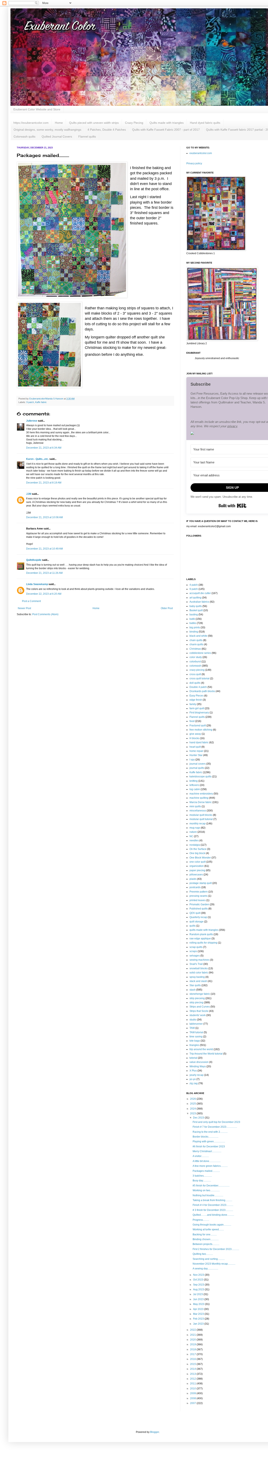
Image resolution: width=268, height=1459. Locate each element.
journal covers (197, 763)
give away (195, 733)
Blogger (154, 1432)
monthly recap (197, 823)
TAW (192, 1028)
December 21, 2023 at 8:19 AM (43, 482)
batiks (192, 623)
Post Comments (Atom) (45, 614)
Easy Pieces (196, 695)
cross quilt (195, 674)
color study (195, 657)
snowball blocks (198, 968)
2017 (193, 1354)
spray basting (197, 977)
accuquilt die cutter (200, 593)
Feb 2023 (199, 1318)
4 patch (193, 584)
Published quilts (198, 908)
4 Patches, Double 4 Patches (107, 129)
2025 (193, 1103)
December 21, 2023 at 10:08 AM (44, 517)
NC (191, 836)
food (192, 721)
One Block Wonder (200, 857)
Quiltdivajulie (33, 560)
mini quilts (195, 806)
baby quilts (195, 606)
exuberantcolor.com (200, 153)
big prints (194, 627)
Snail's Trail (196, 964)
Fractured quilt (197, 725)
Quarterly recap (198, 917)
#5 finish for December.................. (211, 1185)
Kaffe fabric (41, 402)
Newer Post (24, 608)
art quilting (195, 597)
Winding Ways (197, 1066)
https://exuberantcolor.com (31, 122)
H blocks (194, 738)
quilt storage (196, 921)
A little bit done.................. (206, 1161)
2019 (193, 1344)
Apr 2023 (198, 1309)
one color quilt (197, 861)
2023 (193, 1113)
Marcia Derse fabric (200, 802)
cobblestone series (200, 653)
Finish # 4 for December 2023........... (213, 1205)
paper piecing (197, 870)
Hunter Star (195, 755)
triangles (194, 1045)
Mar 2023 (199, 1313)
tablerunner (196, 1023)
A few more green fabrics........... (210, 1165)
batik (192, 618)
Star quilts (195, 985)
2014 (193, 1368)
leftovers (194, 785)
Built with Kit (232, 505)
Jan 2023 (198, 1323)
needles (194, 840)
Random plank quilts (201, 934)
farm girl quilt (196, 708)
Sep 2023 (199, 1284)
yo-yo (192, 1079)
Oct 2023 (198, 1279)
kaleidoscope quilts (200, 776)
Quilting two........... (203, 1253)
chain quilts (195, 640)
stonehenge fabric (199, 993)
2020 (193, 1339)
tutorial (193, 1057)
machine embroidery (201, 793)
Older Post (167, 608)
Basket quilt (196, 610)
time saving (195, 1036)
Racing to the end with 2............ (210, 1131)
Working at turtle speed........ (208, 1229)
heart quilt (195, 746)
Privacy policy (194, 163)
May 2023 (199, 1304)
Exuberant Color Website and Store (36, 109)
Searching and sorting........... (209, 1258)
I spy (192, 759)
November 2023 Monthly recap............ (214, 1263)
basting (193, 614)
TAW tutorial (196, 1032)
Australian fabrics (199, 601)
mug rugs (194, 827)
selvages (194, 955)
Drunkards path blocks (202, 691)
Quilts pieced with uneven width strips (94, 122)
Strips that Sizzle (198, 1011)
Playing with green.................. (209, 1141)
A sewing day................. (205, 1268)
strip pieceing (197, 998)
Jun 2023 (198, 1299)
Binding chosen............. (206, 1239)
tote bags (194, 1040)
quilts (192, 925)
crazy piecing (197, 669)
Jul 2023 (198, 1294)
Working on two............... (206, 1190)
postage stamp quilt (200, 883)
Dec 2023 (199, 1117)
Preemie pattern (198, 891)
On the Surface (197, 849)
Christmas (195, 648)
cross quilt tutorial (199, 678)
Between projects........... (206, 1244)
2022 (193, 1329)
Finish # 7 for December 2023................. (215, 1126)
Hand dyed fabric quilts (205, 122)
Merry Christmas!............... (207, 1151)
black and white (198, 635)
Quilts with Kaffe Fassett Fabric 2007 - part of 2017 (166, 129)
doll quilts (194, 682)
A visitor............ (201, 1156)
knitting (193, 780)
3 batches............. (202, 1175)
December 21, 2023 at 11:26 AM (44, 572)
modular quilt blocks (200, 815)
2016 (193, 1359)
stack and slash (198, 981)
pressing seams (198, 895)
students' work (197, 1015)
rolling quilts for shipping (203, 942)
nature (193, 831)
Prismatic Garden (199, 904)
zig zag (193, 1083)
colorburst (195, 661)
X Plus (193, 1070)
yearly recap (196, 1075)
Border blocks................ (205, 1136)
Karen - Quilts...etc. (37, 459)
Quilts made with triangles (166, 122)
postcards (195, 887)
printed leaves (197, 900)
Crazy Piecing (134, 122)
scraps (193, 951)
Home (59, 122)
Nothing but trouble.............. (208, 1195)
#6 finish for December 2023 (209, 1146)
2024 (193, 1108)
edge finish (195, 699)
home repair (196, 751)
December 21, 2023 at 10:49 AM (44, 548)
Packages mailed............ (206, 1170)
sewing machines (199, 959)
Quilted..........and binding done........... (213, 1214)
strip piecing (196, 1002)
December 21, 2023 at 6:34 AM (43, 447)
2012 (193, 1378)
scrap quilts (195, 947)
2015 (193, 1364)
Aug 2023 (199, 1289)
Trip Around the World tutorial (206, 1053)
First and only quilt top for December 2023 (216, 1122)
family (192, 704)
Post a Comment (31, 601)
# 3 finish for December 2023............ (213, 1210)
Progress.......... (201, 1219)
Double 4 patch (198, 687)
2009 (193, 1393)
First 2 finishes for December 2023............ (216, 1249)
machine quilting (198, 797)
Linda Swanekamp (37, 584)
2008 (193, 1398)
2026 (193, 1098)
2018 (193, 1349)
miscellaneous (197, 810)
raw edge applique (200, 938)
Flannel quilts (87, 136)
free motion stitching (200, 729)
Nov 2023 (199, 1274)
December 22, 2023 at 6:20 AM (43, 593)
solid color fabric (198, 972)
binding (193, 631)
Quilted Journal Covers (57, 136)
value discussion (199, 1062)
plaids (192, 878)
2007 (193, 1403)
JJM (28, 493)
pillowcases (196, 874)
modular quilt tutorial (201, 819)
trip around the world (201, 1049)
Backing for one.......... (205, 1234)
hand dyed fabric (199, 742)
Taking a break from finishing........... (212, 1200)
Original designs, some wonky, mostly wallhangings (47, 129)
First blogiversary (199, 712)
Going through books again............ (212, 1224)
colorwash (195, 665)
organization (196, 866)
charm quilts (196, 644)
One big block (197, 853)
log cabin (194, 789)
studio (192, 1019)
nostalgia (194, 844)
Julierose (31, 420)
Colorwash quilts (24, 136)
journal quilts (196, 767)
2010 (193, 1388)
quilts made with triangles (203, 929)
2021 (193, 1334)
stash (192, 989)
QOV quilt (194, 913)
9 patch (30, 402)
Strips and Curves (199, 1006)
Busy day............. (202, 1180)
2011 (193, 1383)
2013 (193, 1373)
